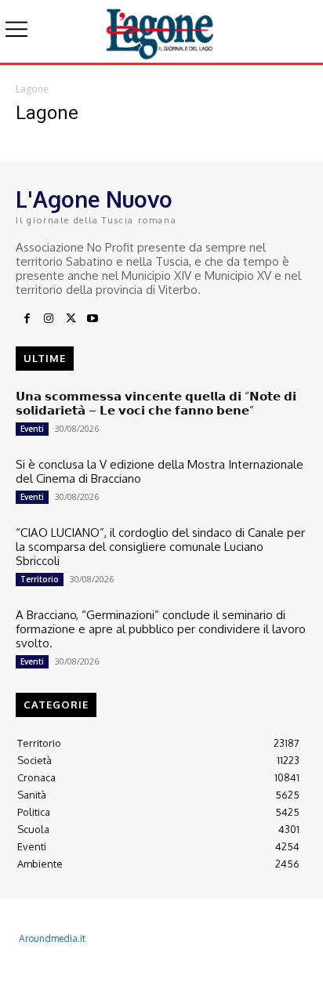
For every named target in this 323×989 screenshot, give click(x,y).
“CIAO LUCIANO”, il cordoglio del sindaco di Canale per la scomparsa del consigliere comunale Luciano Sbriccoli (160, 546)
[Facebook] (27, 319)
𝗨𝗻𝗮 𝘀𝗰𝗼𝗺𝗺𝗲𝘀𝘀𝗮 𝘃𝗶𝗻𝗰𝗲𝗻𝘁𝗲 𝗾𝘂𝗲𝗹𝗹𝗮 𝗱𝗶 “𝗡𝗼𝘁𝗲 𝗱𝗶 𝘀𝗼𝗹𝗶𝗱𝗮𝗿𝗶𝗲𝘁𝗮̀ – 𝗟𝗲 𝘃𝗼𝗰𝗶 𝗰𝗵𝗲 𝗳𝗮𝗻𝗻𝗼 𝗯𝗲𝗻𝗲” (156, 403)
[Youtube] (92, 319)
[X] (71, 319)
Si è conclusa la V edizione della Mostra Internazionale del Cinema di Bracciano (159, 471)
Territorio (39, 579)
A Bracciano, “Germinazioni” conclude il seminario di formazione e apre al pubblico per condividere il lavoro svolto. (161, 628)
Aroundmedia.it (52, 938)
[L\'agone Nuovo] (161, 31)
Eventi (32, 428)
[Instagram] (49, 319)
